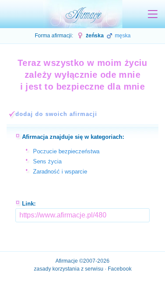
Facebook (120, 269)
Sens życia (47, 161)
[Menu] (152, 14)
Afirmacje (66, 261)
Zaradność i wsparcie (60, 171)
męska (122, 36)
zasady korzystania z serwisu (68, 269)
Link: (29, 203)
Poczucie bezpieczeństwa (66, 151)
